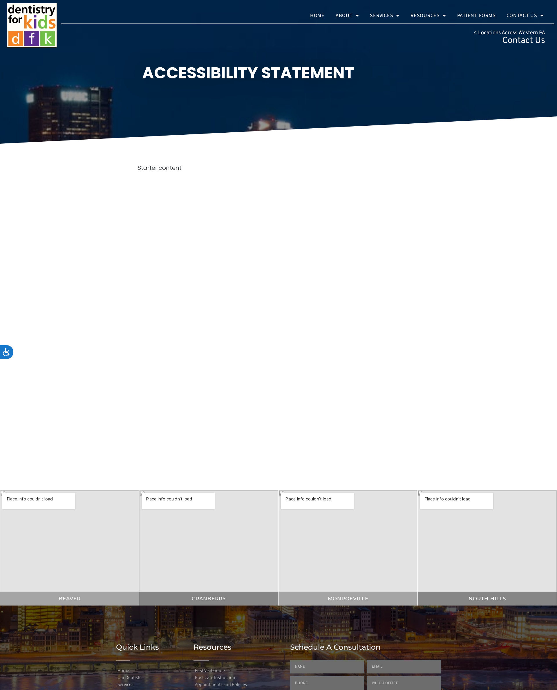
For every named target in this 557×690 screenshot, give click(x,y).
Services (381, 15)
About (344, 15)
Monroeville (348, 598)
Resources (425, 15)
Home (317, 15)
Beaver (70, 598)
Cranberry (209, 598)
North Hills (487, 598)
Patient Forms (476, 15)
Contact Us (522, 15)
